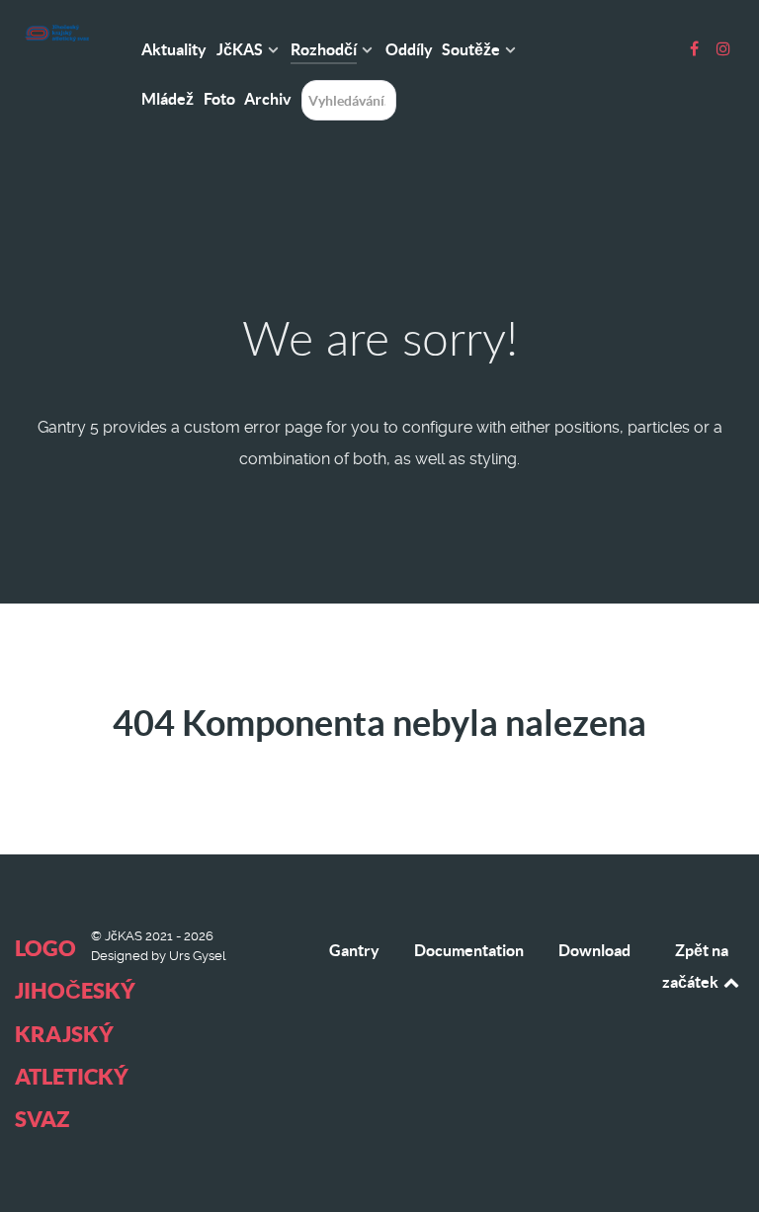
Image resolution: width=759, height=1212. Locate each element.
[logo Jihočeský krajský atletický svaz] (57, 33)
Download (594, 950)
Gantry (354, 950)
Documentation (469, 950)
